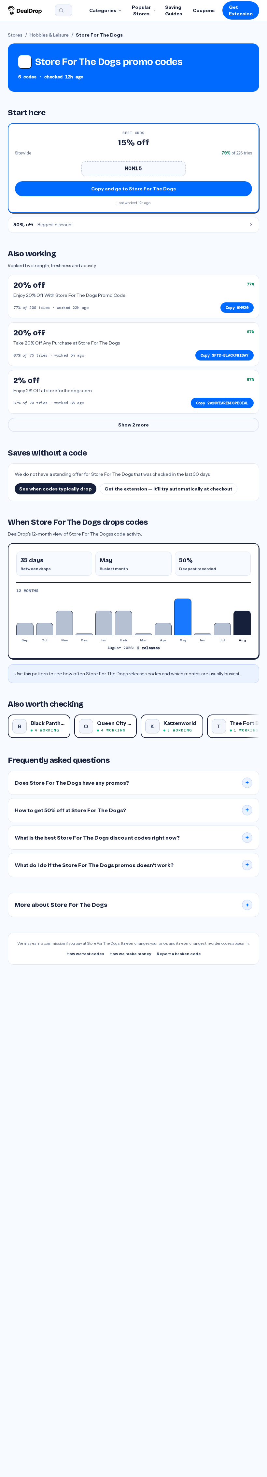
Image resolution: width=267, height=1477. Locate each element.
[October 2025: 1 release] (44, 629)
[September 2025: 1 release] (25, 629)
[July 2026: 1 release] (222, 629)
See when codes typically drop (55, 489)
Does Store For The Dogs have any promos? (132, 783)
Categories (102, 10)
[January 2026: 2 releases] (104, 623)
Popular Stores (141, 10)
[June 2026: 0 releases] (202, 634)
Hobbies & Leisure (49, 35)
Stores (15, 35)
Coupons (204, 10)
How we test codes (85, 953)
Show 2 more (133, 425)
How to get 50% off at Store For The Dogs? (132, 810)
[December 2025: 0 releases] (84, 634)
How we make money (130, 953)
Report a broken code (179, 953)
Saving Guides (173, 10)
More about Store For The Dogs (132, 905)
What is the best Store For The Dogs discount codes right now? (132, 838)
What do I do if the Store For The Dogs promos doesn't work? (132, 865)
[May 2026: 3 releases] (182, 617)
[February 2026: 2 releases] (123, 623)
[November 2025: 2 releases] (64, 623)
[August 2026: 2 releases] (242, 623)
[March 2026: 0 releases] (143, 634)
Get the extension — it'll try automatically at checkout (168, 489)
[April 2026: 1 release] (163, 629)
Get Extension (241, 10)
